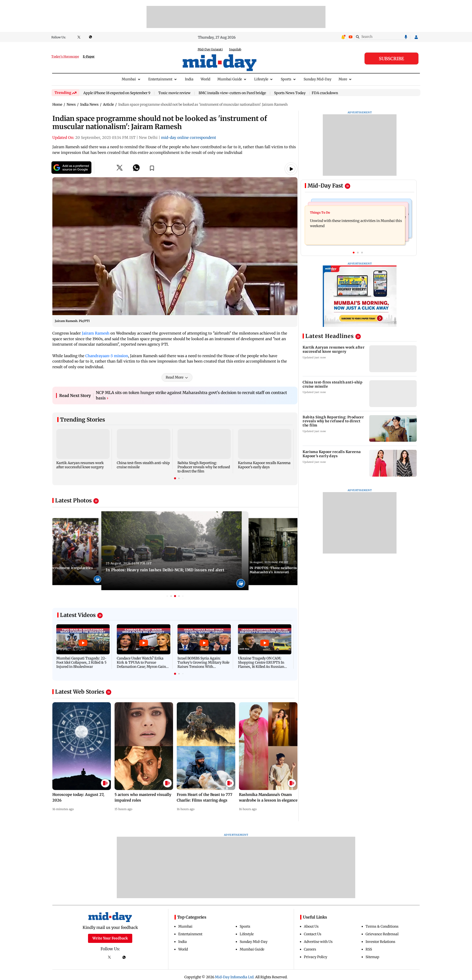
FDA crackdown (325, 93)
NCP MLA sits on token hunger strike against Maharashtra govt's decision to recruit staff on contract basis (191, 395)
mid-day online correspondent (188, 137)
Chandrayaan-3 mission (106, 355)
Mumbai (129, 79)
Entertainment (160, 79)
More (343, 79)
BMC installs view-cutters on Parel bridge (232, 93)
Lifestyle (261, 79)
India (189, 79)
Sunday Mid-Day (317, 79)
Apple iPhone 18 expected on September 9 (116, 93)
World (205, 79)
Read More (174, 377)
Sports (286, 79)
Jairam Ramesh (95, 333)
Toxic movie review (174, 93)
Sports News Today (290, 93)
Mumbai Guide (229, 79)
